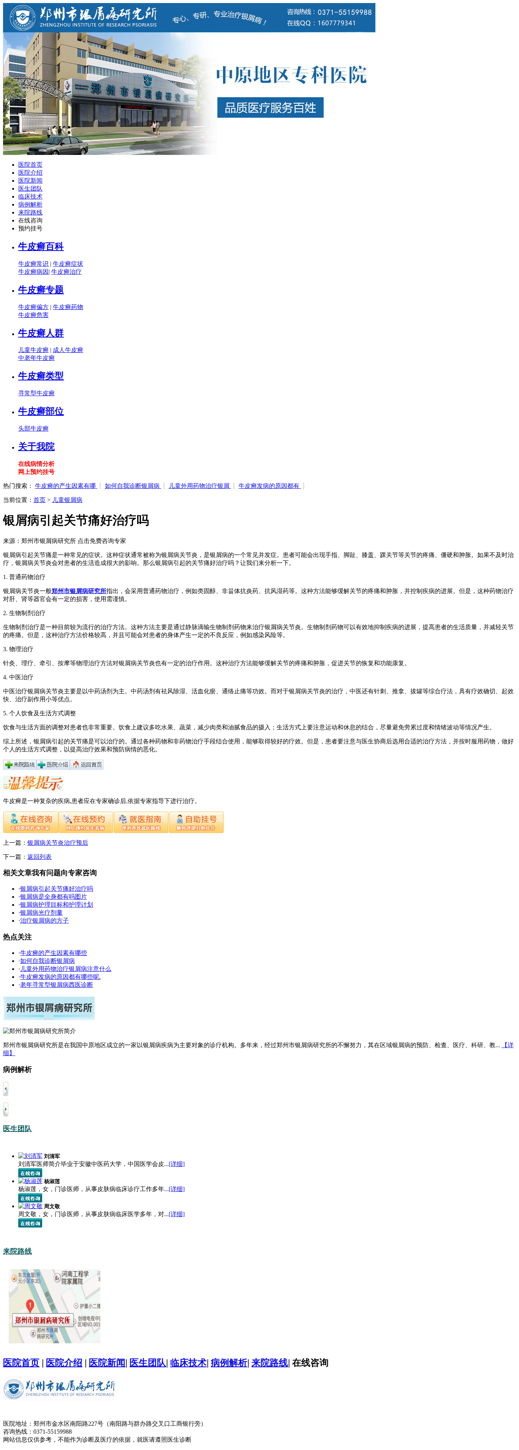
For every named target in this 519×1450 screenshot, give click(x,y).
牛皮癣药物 (68, 307)
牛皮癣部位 (41, 411)
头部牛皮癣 (33, 428)
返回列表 (39, 857)
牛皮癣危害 (33, 315)
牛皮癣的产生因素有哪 (66, 486)
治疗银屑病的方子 (44, 920)
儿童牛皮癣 (33, 350)
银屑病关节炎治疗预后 (57, 842)
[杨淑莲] (30, 1181)
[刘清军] (30, 1156)
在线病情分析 (36, 464)
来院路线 (30, 212)
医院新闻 (30, 180)
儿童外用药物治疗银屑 (200, 486)
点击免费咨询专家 (102, 541)
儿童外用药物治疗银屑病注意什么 (65, 969)
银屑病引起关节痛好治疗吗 (56, 888)
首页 (39, 500)
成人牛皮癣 (68, 350)
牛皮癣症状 (68, 263)
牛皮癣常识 (33, 263)
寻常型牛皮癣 (36, 393)
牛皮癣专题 (41, 290)
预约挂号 (30, 228)
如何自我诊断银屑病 (133, 486)
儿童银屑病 (67, 500)
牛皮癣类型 (41, 376)
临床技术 (30, 196)
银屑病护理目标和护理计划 (56, 904)
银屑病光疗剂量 (41, 912)
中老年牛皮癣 (36, 358)
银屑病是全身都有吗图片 (53, 896)
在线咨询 (30, 220)
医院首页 (30, 164)
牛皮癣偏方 (33, 307)
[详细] (177, 1164)
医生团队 (30, 188)
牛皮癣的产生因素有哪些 (53, 953)
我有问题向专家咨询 (64, 873)
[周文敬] (30, 1206)
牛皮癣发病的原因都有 (270, 486)
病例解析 (30, 204)
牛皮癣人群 (41, 333)
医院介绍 (30, 172)
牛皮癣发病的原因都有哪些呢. (60, 977)
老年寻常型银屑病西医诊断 (56, 984)
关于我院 (36, 446)
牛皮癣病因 (33, 271)
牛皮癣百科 (41, 246)
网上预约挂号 (36, 472)
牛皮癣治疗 (66, 271)
